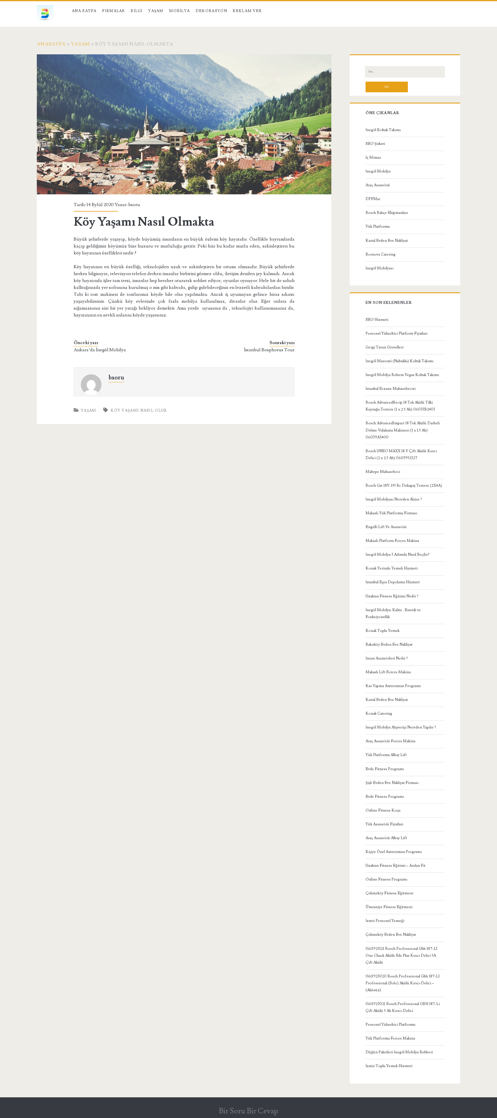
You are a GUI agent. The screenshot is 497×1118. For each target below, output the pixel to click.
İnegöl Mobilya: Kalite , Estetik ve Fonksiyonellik (393, 613)
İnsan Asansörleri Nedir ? (387, 658)
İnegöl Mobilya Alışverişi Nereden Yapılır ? (401, 727)
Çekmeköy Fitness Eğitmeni (389, 893)
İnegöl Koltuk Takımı (383, 130)
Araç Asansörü (378, 185)
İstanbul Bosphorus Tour (269, 350)
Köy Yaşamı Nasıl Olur (139, 410)
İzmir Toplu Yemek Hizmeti (389, 1066)
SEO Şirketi (375, 143)
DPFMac (373, 199)
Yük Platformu (378, 226)
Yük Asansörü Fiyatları (384, 824)
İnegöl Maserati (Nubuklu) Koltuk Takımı (399, 361)
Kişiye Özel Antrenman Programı (394, 851)
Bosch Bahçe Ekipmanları (387, 212)
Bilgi (137, 11)
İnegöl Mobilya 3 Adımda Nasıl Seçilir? (397, 554)
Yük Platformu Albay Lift (386, 755)
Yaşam (156, 11)
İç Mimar (373, 157)
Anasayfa (51, 44)
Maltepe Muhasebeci (383, 471)
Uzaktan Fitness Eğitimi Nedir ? (392, 596)
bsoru (134, 205)
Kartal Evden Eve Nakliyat (387, 240)
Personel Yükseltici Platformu (390, 1024)
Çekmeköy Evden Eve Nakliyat (391, 934)
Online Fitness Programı (386, 879)
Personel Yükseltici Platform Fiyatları (396, 333)
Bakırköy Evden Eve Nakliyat (389, 644)
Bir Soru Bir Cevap (248, 1111)
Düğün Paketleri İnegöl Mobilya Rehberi (399, 1052)
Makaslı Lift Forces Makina (388, 672)
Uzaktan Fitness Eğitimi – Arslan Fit (395, 865)
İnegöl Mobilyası (379, 268)
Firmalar (113, 11)
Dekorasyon (211, 11)
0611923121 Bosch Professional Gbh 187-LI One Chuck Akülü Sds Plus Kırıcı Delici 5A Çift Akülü (401, 955)
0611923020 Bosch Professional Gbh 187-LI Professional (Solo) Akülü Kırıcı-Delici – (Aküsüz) (403, 983)
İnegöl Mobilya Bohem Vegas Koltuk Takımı (402, 375)
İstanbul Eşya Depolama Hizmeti (393, 582)
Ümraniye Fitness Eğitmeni (389, 907)
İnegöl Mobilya (378, 171)
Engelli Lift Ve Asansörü (386, 527)
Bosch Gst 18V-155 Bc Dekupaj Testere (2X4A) (404, 485)
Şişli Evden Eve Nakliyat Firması (392, 783)
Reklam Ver (247, 11)
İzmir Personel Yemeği (385, 920)
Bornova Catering (380, 254)
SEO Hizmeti (377, 319)
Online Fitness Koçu (383, 810)
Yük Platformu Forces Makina (390, 1038)
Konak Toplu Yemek (382, 630)
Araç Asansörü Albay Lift (386, 838)
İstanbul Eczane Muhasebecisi (391, 388)
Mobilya (179, 11)
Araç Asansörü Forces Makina (390, 741)
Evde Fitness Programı (385, 769)
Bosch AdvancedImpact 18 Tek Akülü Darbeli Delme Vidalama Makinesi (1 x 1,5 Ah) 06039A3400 (403, 430)
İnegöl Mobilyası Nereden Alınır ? (394, 499)
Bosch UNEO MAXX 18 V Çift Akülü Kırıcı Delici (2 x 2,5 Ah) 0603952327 (401, 454)
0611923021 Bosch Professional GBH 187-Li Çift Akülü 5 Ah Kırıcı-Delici (403, 1007)
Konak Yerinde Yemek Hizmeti (392, 568)
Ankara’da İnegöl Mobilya (100, 350)
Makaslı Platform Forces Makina (392, 540)
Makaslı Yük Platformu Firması (391, 513)
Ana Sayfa (84, 11)
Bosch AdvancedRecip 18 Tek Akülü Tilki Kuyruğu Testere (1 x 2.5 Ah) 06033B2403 (400, 406)
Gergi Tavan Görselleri (385, 347)
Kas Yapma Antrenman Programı (393, 686)
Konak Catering (379, 713)
